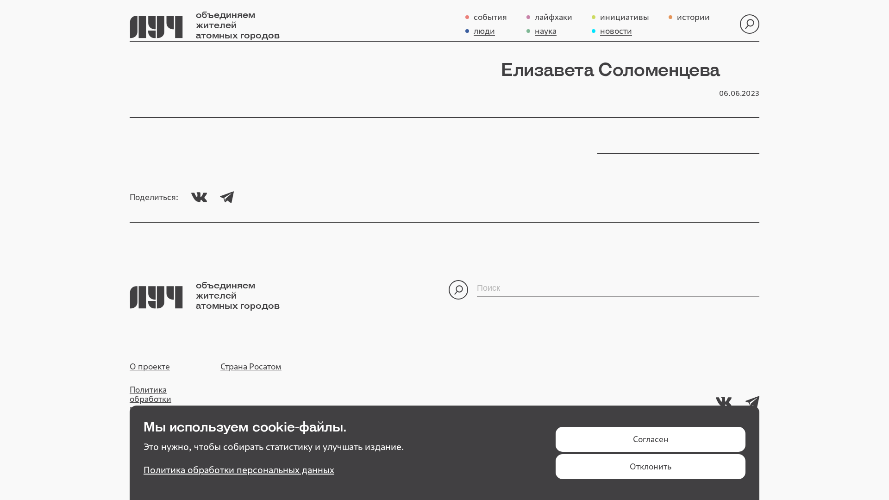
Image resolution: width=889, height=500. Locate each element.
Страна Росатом (251, 366)
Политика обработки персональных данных (158, 403)
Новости (616, 31)
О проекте (150, 366)
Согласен (651, 439)
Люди (484, 31)
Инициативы (624, 17)
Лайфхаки (553, 17)
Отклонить (650, 466)
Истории (693, 17)
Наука (546, 31)
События (490, 17)
